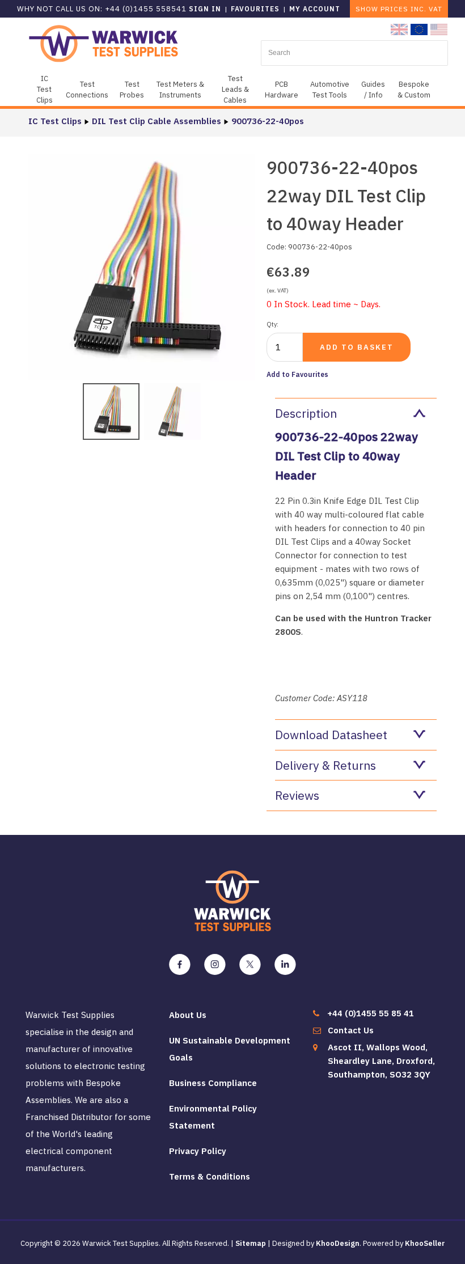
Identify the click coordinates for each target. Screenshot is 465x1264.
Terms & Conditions (209, 1176)
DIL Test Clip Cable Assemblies (156, 121)
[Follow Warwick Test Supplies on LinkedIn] (285, 964)
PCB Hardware (281, 89)
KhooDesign (338, 1243)
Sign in (205, 9)
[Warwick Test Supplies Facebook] (180, 964)
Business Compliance (213, 1083)
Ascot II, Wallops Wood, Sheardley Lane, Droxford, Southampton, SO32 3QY (381, 1061)
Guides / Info (373, 89)
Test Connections (87, 89)
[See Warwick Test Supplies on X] (250, 964)
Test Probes (132, 89)
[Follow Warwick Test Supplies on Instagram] (215, 964)
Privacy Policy (197, 1151)
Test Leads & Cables (235, 89)
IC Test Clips (44, 89)
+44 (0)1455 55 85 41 (370, 1013)
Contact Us (351, 1030)
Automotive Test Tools (329, 89)
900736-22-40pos (267, 121)
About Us (187, 1014)
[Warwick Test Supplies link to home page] (103, 43)
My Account (314, 9)
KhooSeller (425, 1243)
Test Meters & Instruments (180, 89)
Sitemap (250, 1243)
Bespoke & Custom (414, 89)
